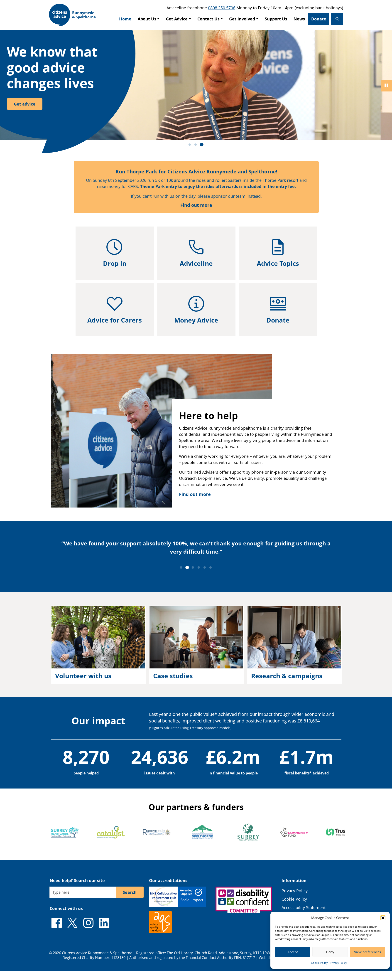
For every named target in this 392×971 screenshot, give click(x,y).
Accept (292, 952)
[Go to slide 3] (201, 145)
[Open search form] (337, 19)
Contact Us (208, 19)
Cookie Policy (319, 963)
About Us (147, 19)
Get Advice (177, 19)
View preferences (367, 952)
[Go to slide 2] (195, 145)
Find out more (196, 205)
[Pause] (386, 85)
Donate (318, 19)
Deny (330, 952)
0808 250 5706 (221, 7)
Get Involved (242, 19)
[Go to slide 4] (198, 567)
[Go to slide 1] (189, 145)
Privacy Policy (338, 963)
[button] (383, 917)
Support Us (276, 19)
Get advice (24, 104)
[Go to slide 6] (210, 567)
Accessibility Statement (304, 907)
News (299, 19)
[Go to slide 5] (204, 567)
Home (125, 19)
